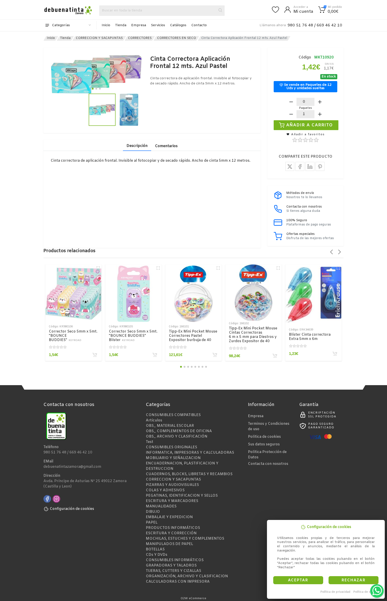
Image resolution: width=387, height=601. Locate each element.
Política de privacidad (335, 592)
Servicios (158, 25)
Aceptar (298, 580)
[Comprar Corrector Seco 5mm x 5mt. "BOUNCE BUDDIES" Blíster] (155, 355)
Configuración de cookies (72, 509)
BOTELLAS (155, 549)
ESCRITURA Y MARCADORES (172, 501)
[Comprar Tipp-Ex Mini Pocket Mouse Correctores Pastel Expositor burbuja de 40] (215, 355)
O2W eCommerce (193, 598)
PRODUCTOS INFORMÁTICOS (173, 528)
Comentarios (166, 146)
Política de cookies (366, 592)
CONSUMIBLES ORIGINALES (171, 447)
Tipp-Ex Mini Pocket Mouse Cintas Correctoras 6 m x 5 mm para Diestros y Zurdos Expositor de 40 (253, 334)
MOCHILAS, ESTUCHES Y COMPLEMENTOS (185, 538)
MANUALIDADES (161, 506)
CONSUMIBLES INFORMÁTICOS (175, 560)
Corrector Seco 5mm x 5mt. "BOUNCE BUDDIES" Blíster (133, 335)
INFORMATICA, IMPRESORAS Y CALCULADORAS (190, 452)
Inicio (106, 25)
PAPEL (151, 522)
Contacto (199, 25)
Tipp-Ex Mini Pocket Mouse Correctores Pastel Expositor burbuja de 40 (193, 335)
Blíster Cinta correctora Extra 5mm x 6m (310, 336)
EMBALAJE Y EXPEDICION (169, 517)
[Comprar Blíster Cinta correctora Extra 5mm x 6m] (335, 354)
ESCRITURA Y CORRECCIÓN (171, 533)
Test (149, 442)
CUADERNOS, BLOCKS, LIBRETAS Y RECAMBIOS (189, 474)
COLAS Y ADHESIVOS (165, 490)
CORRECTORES (140, 38)
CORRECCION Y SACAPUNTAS (99, 38)
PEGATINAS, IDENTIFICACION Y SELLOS (182, 495)
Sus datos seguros (264, 444)
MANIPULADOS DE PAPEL (169, 544)
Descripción (137, 146)
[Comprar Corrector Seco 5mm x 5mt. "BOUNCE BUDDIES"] (95, 355)
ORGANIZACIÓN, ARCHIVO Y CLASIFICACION (187, 576)
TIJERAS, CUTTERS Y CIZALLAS (173, 571)
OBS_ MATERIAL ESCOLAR (170, 425)
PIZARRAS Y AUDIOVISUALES (172, 485)
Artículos (154, 420)
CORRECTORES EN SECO (176, 38)
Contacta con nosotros (268, 463)
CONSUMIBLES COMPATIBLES (173, 415)
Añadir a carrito (309, 125)
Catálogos (178, 25)
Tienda (120, 25)
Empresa (138, 25)
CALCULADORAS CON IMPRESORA (178, 581)
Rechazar (354, 580)
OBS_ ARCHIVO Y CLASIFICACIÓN (176, 436)
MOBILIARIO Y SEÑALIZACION (173, 458)
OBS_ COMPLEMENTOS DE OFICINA (179, 431)
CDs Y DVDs (156, 554)
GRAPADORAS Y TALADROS (171, 565)
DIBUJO (153, 511)
